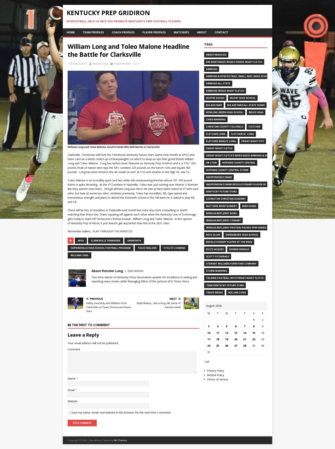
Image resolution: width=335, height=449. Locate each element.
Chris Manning (216, 119)
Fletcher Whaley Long (221, 141)
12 (226, 333)
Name (72, 378)
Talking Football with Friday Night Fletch (235, 278)
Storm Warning (216, 270)
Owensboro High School (241, 234)
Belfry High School (243, 98)
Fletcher (254, 126)
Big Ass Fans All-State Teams (246, 105)
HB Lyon (211, 162)
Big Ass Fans (214, 105)
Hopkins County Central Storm (227, 170)
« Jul (206, 361)
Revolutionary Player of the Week (229, 242)
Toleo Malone (147, 248)
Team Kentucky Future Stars (225, 285)
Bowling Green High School (224, 112)
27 (235, 345)
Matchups (181, 32)
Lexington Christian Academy (226, 198)
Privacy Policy (215, 370)
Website (73, 401)
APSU (81, 240)
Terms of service (217, 379)
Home (71, 32)
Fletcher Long (100, 63)
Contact (221, 32)
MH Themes (120, 440)
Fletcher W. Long (242, 134)
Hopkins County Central (238, 162)
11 (217, 333)
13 (235, 333)
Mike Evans (249, 206)
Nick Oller (213, 234)
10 (208, 333)
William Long (79, 255)
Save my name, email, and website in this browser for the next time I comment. (121, 412)
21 (244, 339)
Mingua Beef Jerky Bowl (221, 213)
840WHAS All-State (218, 83)
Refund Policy (215, 375)
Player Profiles (154, 32)
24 (208, 345)
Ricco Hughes (215, 249)
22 (253, 339)
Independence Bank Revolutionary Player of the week (242, 184)
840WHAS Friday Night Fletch (225, 90)
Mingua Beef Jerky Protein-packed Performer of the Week (244, 227)
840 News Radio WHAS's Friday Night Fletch (234, 62)
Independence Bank (219, 177)
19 (226, 339)
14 (244, 333)
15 (253, 333)
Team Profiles (93, 32)
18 (217, 339)
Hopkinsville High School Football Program (101, 248)
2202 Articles (135, 271)
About (202, 32)
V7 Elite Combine (174, 248)
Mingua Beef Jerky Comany (223, 220)
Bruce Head (256, 112)
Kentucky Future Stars (221, 191)
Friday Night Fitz (252, 141)
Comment (74, 349)
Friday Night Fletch (219, 148)
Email (71, 390)
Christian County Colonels (224, 126)
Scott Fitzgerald (217, 256)
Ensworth (134, 240)
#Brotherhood (216, 54)
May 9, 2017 (80, 63)
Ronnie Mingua (239, 249)
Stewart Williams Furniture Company (231, 263)
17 (208, 339)
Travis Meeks (214, 292)
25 (217, 345)
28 (244, 345)
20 (235, 339)
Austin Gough (215, 98)
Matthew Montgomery (221, 206)
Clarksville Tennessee (105, 240)
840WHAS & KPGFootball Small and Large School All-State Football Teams (255, 76)
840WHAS (211, 69)
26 (226, 345)
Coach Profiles (123, 32)
